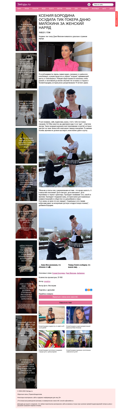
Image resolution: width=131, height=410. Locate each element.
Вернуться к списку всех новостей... (66, 297)
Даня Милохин (71, 273)
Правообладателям (35, 394)
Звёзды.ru (24, 4)
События (35, 8)
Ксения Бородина (58, 273)
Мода (44, 8)
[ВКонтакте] (86, 290)
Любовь (68, 8)
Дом (76, 8)
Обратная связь (22, 394)
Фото (104, 8)
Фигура (59, 8)
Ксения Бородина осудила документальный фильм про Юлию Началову (78, 327)
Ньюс (19, 8)
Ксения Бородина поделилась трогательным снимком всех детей (78, 351)
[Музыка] (90, 5)
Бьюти (51, 8)
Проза (27, 8)
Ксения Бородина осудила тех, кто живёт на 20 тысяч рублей (51, 327)
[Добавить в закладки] (116, 19)
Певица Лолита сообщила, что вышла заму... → (79, 266)
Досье (112, 8)
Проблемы (84, 8)
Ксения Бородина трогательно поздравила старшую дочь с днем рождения (50, 351)
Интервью (95, 8)
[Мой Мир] (91, 290)
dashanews (81, 273)
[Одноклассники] (89, 290)
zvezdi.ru (47, 281)
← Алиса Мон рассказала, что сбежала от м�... (50, 266)
